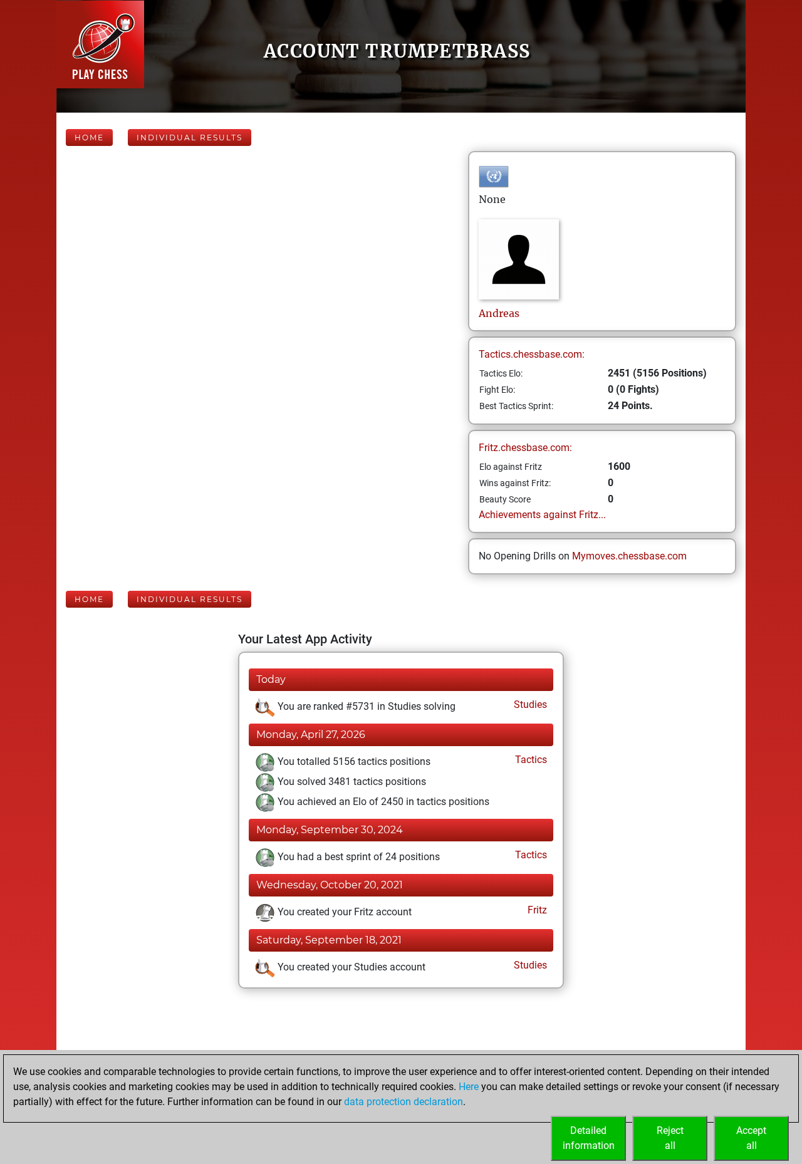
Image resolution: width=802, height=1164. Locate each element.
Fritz (536, 910)
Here (469, 1087)
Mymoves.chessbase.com (629, 556)
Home (89, 137)
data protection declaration (403, 1102)
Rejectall (670, 1138)
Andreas (499, 313)
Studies (529, 704)
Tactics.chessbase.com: (532, 354)
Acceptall (751, 1138)
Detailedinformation (589, 1138)
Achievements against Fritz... (542, 515)
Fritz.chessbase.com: (525, 448)
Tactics (530, 760)
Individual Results (189, 137)
